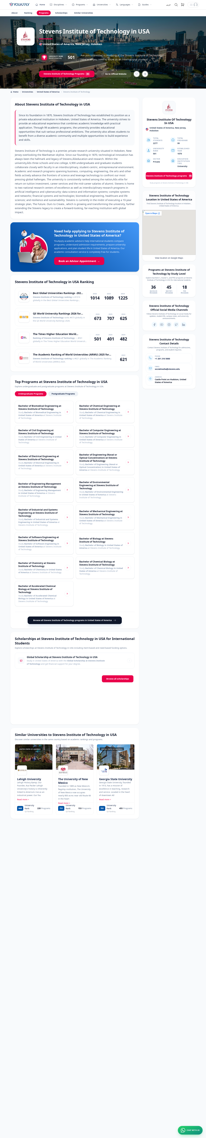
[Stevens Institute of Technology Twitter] (176, 324)
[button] (193, 5)
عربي (168, 4)
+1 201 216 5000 (162, 358)
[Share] (145, 74)
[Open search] (176, 5)
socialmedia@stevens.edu (167, 369)
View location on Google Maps (169, 258)
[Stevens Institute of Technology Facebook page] (154, 324)
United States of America (48, 92)
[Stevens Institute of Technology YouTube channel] (162, 324)
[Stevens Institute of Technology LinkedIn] (183, 324)
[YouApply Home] (19, 5)
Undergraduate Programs (30, 393)
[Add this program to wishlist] (136, 74)
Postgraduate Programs (63, 393)
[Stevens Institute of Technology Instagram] (169, 324)
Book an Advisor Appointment (79, 261)
